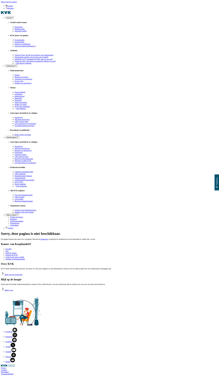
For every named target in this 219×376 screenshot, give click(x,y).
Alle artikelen (21, 109)
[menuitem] (111, 6)
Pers (7, 251)
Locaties (8, 249)
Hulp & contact (11, 253)
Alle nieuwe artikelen (23, 63)
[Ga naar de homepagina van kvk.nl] (6, 13)
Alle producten (21, 186)
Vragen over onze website (14, 257)
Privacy (3, 368)
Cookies (4, 370)
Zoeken (10, 228)
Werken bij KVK (11, 255)
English (10, 6)
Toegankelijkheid (7, 374)
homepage (44, 239)
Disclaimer (5, 372)
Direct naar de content (9, 2)
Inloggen (10, 8)
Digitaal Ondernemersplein (15, 259)
